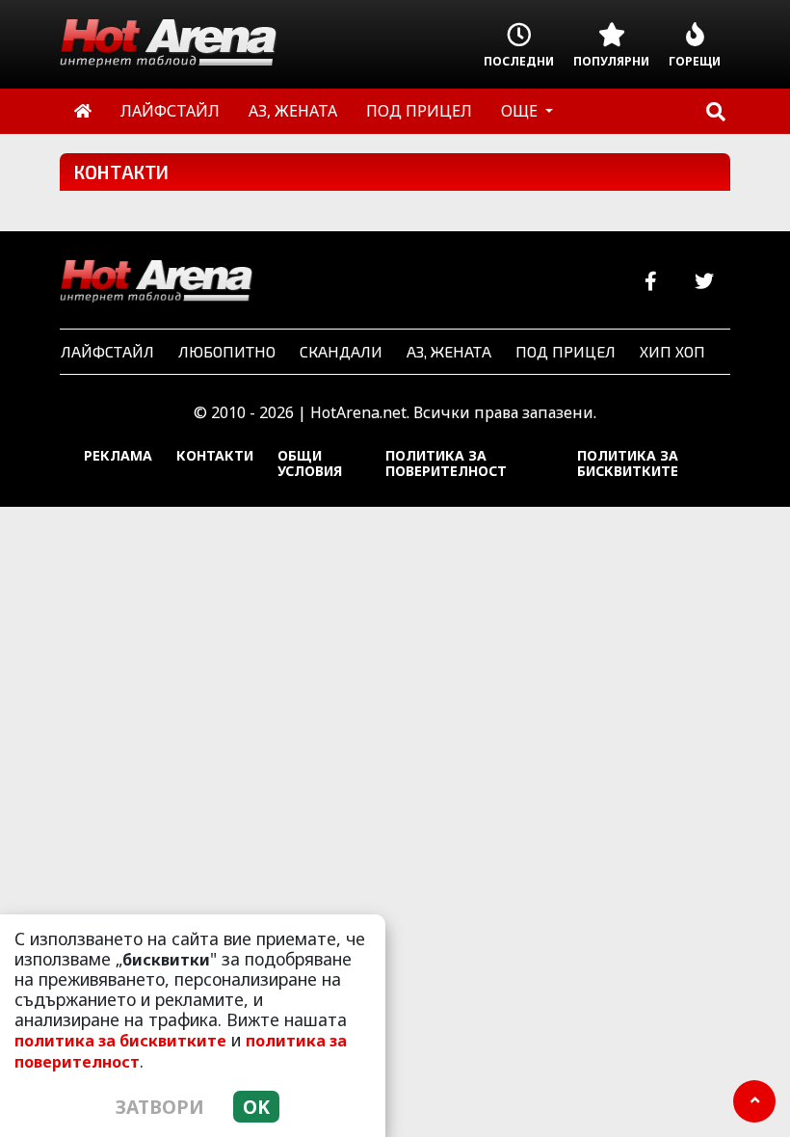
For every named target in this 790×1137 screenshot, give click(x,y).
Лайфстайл (107, 351)
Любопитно (227, 351)
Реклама (118, 455)
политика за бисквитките (120, 1040)
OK (256, 1107)
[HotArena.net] (156, 282)
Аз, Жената (449, 351)
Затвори (160, 1107)
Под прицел (565, 351)
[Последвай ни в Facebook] (650, 282)
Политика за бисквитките (627, 463)
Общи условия (309, 463)
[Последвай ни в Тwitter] (703, 282)
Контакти (214, 455)
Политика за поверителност (446, 463)
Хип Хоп (672, 351)
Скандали (341, 351)
